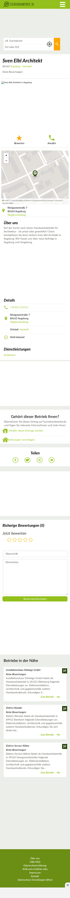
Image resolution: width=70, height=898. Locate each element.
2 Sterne (14, 540)
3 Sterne (20, 540)
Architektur (10, 355)
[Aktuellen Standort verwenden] (49, 44)
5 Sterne (31, 540)
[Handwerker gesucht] (26, 4)
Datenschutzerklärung (35, 865)
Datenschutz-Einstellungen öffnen (35, 880)
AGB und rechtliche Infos (35, 869)
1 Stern (9, 540)
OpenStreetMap (7, 203)
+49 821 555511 (19, 307)
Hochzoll (27, 66)
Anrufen (52, 143)
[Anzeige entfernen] (67, 884)
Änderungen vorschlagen (21, 440)
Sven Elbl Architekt (22, 60)
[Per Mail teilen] (51, 460)
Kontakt (35, 876)
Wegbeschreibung (17, 215)
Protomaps (57, 200)
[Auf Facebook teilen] (15, 460)
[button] (35, 173)
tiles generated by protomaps (43, 200)
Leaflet (6, 200)
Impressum (35, 873)
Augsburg (15, 66)
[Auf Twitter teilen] (27, 460)
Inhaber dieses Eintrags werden (26, 431)
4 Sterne (25, 540)
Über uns (35, 858)
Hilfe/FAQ (35, 862)
